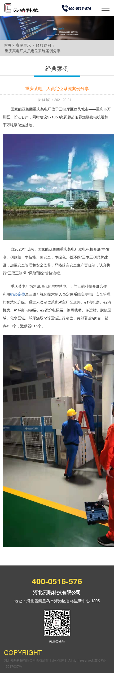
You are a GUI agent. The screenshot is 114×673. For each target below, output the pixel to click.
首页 (7, 45)
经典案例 (43, 45)
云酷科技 (84, 286)
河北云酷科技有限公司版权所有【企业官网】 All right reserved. (49, 660)
